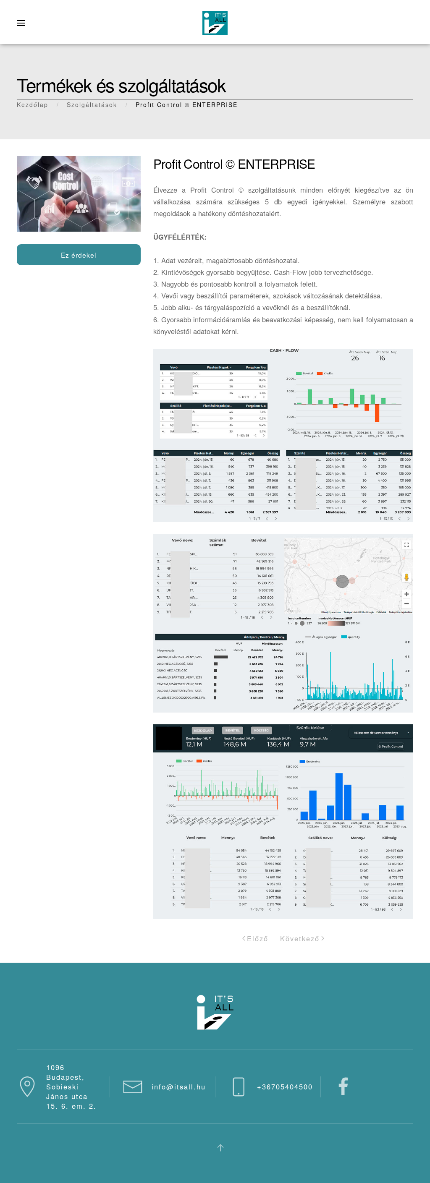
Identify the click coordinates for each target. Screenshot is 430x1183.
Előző (257, 938)
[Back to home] (215, 23)
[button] (21, 23)
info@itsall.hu (179, 1086)
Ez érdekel (78, 254)
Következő (300, 938)
